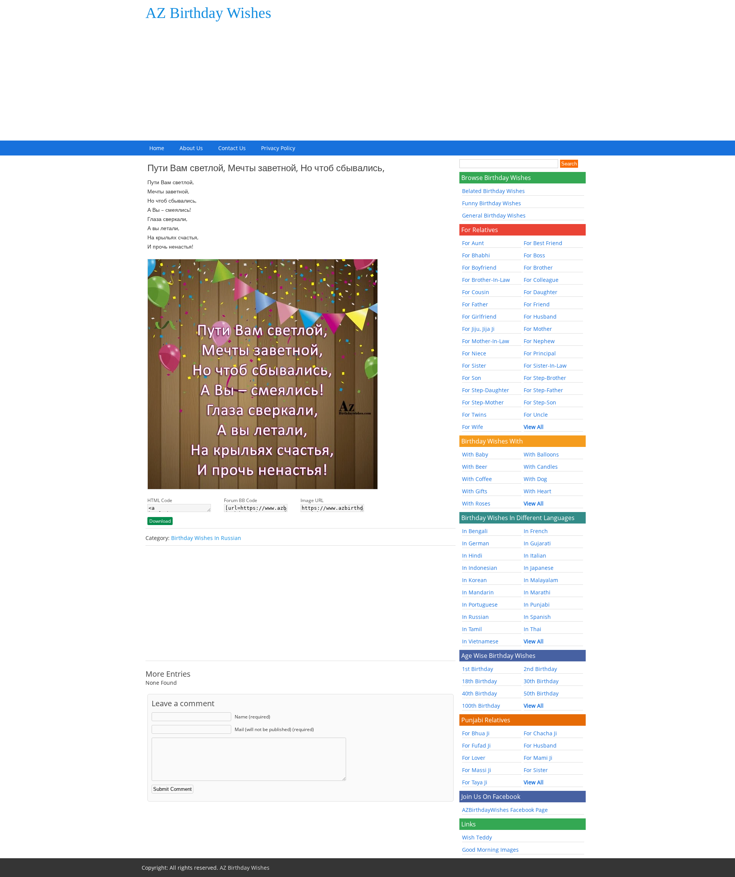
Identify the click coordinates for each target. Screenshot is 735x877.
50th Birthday (541, 693)
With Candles (541, 466)
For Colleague (541, 279)
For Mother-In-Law (485, 341)
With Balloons (541, 454)
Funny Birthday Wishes (491, 203)
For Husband (540, 316)
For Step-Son (540, 402)
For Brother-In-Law (486, 279)
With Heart (537, 491)
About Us (191, 148)
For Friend (537, 304)
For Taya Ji (474, 782)
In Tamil (472, 629)
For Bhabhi (476, 255)
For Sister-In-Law (545, 365)
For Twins (474, 414)
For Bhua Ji (476, 733)
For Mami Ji (538, 757)
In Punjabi (537, 604)
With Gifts (474, 491)
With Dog (535, 479)
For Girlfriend (479, 316)
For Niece (474, 353)
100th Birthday (481, 705)
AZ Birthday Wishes (208, 12)
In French (536, 531)
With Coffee (477, 479)
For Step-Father (543, 390)
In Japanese (539, 567)
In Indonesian (479, 567)
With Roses (476, 503)
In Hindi (472, 555)
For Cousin (475, 292)
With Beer (474, 466)
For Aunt (473, 243)
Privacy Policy (278, 148)
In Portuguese (480, 604)
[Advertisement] (367, 83)
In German (475, 543)
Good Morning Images (490, 849)
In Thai (532, 629)
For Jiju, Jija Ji (478, 328)
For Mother (538, 328)
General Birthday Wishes (494, 215)
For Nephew (539, 341)
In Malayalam (541, 580)
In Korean (474, 580)
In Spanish (537, 616)
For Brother (538, 267)
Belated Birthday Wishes (493, 191)
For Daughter (540, 292)
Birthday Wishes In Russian (206, 538)
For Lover (473, 757)
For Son (471, 377)
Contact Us (232, 148)
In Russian (475, 616)
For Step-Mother (483, 402)
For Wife (472, 426)
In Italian (535, 555)
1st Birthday (477, 668)
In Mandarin (478, 592)
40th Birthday (479, 693)
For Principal (540, 353)
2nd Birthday (540, 668)
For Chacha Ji (540, 733)
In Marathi (537, 592)
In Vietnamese (480, 641)
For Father (475, 304)
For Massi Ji (476, 770)
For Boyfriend (479, 267)
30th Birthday (541, 681)
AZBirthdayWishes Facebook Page (505, 809)
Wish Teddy (477, 837)
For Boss (534, 255)
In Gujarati (537, 543)
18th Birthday (479, 681)
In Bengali (475, 531)
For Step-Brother (545, 377)
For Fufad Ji (476, 745)
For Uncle (536, 414)
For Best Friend (543, 243)
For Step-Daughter (485, 390)
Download (160, 521)
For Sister (474, 365)
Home (156, 148)
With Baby (475, 454)
